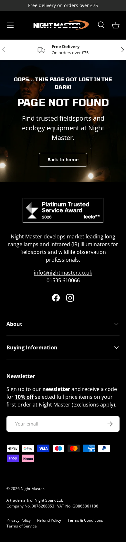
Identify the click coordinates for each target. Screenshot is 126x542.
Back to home (63, 159)
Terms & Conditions (85, 520)
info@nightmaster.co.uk (63, 272)
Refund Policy (49, 520)
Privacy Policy (18, 520)
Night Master (32, 488)
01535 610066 (63, 280)
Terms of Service (21, 526)
